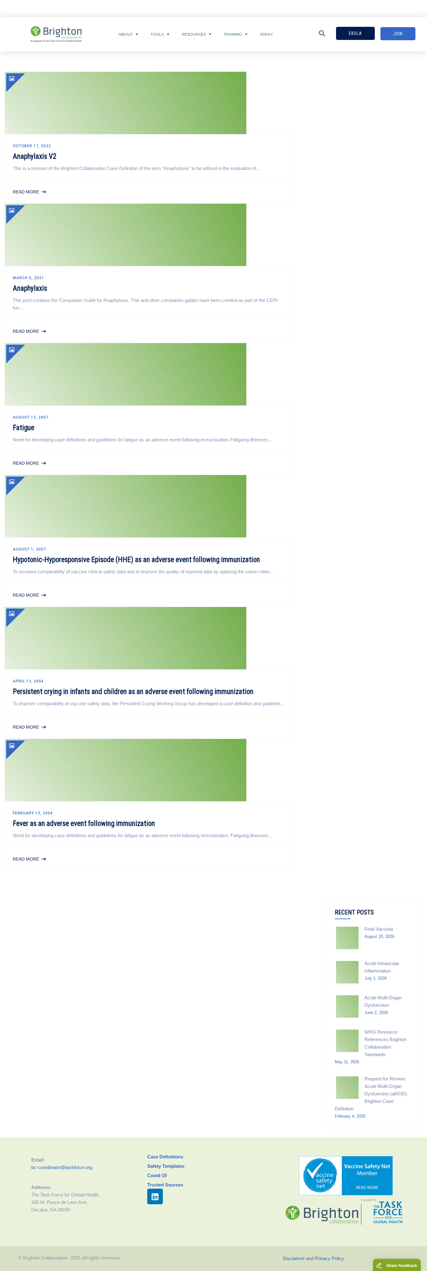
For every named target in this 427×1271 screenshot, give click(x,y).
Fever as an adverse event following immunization (84, 823)
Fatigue (23, 428)
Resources (194, 34)
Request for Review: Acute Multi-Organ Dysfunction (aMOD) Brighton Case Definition (371, 1093)
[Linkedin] (155, 1196)
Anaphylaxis (30, 288)
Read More (26, 191)
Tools (157, 34)
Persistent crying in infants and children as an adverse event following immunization (133, 691)
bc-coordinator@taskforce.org (61, 1167)
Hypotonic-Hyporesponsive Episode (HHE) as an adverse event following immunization (136, 559)
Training (233, 34)
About (125, 34)
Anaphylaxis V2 (34, 156)
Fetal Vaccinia (378, 929)
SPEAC (266, 34)
